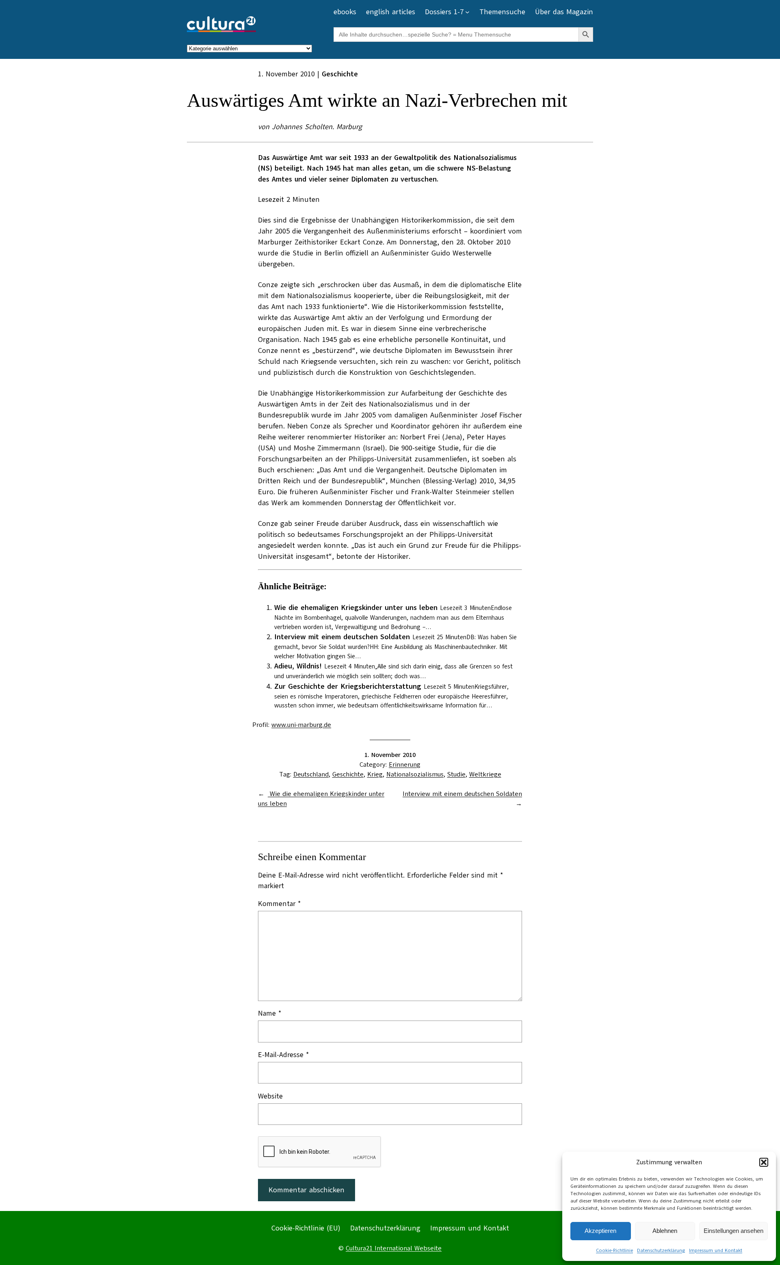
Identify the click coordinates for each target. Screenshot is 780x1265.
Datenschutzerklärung (661, 1250)
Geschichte (348, 774)
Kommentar (279, 903)
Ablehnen (664, 1230)
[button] (764, 1162)
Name (270, 1013)
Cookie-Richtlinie (614, 1250)
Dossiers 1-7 (444, 12)
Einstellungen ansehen (733, 1230)
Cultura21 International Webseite (394, 1248)
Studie (456, 774)
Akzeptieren (600, 1230)
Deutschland (311, 774)
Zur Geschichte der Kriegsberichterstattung (347, 686)
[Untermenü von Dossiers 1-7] (467, 12)
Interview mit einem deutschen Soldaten (342, 637)
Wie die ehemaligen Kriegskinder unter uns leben (356, 607)
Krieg (375, 774)
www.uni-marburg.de (301, 724)
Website (270, 1096)
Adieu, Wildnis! (298, 666)
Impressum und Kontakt (715, 1250)
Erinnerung (404, 764)
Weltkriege (485, 774)
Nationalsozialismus (415, 774)
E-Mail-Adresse (283, 1055)
